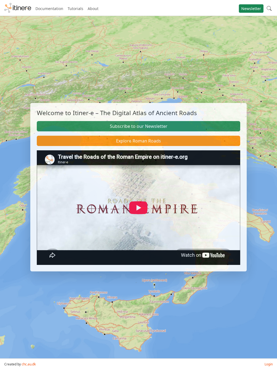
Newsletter (251, 8)
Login (269, 364)
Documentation (49, 8)
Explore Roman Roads (138, 141)
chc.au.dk (29, 364)
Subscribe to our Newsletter (138, 126)
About (93, 8)
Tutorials (75, 8)
